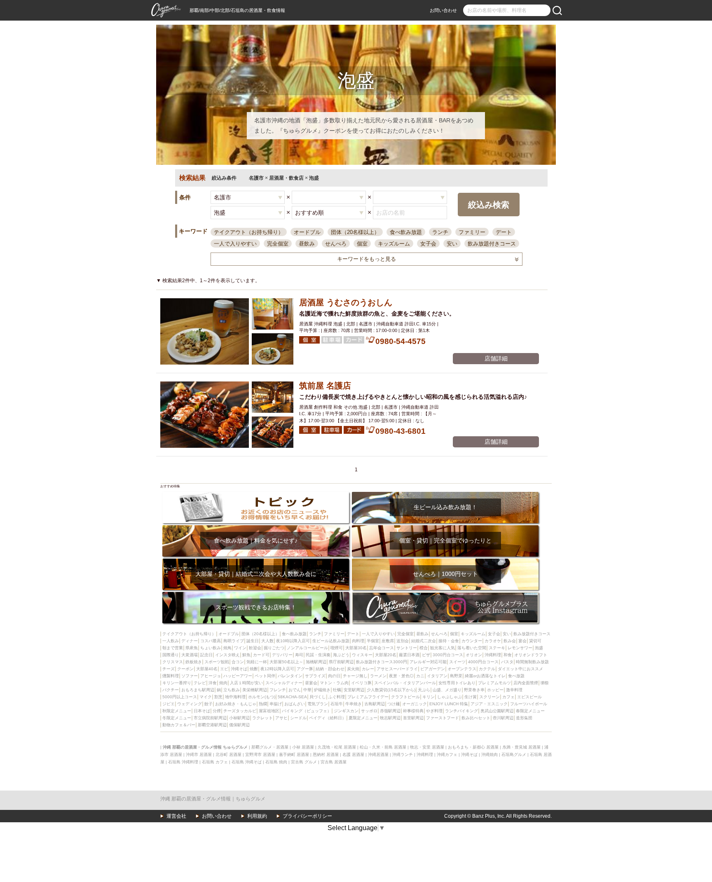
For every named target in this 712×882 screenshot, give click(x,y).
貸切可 (535, 641)
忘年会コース (381, 648)
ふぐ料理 (336, 697)
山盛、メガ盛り (447, 690)
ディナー (189, 641)
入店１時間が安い (246, 683)
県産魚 (191, 648)
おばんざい (294, 704)
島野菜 (456, 676)
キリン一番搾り (176, 683)
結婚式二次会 (423, 641)
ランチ (440, 232)
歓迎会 (255, 648)
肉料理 (358, 641)
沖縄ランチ (402, 754)
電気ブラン (317, 704)
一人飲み (170, 641)
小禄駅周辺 (239, 718)
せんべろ (336, 244)
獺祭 (545, 683)
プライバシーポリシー (307, 816)
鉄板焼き (193, 662)
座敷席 (388, 641)
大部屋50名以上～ (286, 662)
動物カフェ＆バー (178, 725)
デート (504, 232)
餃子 (208, 704)
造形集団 (524, 718)
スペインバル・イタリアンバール (405, 683)
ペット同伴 (265, 676)
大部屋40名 (207, 669)
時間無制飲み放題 (532, 662)
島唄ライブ (233, 641)
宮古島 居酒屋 (334, 762)
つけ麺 (393, 704)
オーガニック (414, 704)
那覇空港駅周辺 (212, 725)
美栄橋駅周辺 (254, 690)
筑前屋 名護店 (325, 385)
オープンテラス (461, 669)
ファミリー (472, 232)
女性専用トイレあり (456, 683)
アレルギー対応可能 (428, 662)
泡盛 (539, 648)
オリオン (474, 655)
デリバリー (282, 655)
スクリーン (489, 697)
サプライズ (315, 676)
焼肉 (223, 683)
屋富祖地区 (269, 711)
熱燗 (263, 704)
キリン (428, 697)
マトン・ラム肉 (334, 683)
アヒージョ (210, 676)
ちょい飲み (210, 648)
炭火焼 (353, 669)
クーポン (185, 669)
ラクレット (262, 718)
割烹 (218, 697)
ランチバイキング (461, 711)
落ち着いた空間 (471, 648)
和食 (508, 655)
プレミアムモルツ (494, 683)
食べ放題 (516, 676)
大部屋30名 (356, 648)
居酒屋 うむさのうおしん (345, 302)
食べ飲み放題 (406, 232)
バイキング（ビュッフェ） (306, 711)
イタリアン (437, 676)
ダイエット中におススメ (520, 669)
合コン (238, 662)
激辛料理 (514, 690)
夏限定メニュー (363, 718)
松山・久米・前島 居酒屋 (383, 747)
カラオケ (493, 641)
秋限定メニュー (176, 711)
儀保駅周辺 (239, 725)
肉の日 (334, 676)
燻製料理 (170, 676)
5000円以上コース (179, 697)
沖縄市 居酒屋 (199, 754)
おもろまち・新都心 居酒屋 (473, 747)
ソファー (189, 676)
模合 (423, 648)
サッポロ (369, 711)
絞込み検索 (488, 204)
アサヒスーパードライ (397, 669)
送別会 (402, 641)
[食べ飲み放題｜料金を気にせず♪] (255, 528)
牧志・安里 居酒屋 (427, 747)
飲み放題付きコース (492, 244)
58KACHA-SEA (292, 697)
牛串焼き (353, 704)
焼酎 (254, 669)
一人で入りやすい (235, 244)
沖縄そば (239, 669)
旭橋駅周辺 (316, 662)
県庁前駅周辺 (341, 662)
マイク (205, 697)
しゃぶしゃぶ (449, 697)
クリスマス (172, 662)
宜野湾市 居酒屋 (260, 754)
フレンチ (277, 690)
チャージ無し (355, 676)
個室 (362, 244)
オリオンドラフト (530, 655)
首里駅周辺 (413, 718)
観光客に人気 (442, 648)
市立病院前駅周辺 (210, 718)
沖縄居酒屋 (378, 754)
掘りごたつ (274, 648)
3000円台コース (448, 655)
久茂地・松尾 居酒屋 (337, 747)
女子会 (428, 244)
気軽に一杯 (256, 662)
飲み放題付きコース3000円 (381, 662)
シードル (298, 718)
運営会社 (176, 816)
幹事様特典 (413, 711)
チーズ (168, 669)
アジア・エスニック (489, 704)
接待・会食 (448, 641)
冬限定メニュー (176, 718)
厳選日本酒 (409, 655)
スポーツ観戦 (216, 662)
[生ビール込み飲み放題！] (445, 494)
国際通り (170, 655)
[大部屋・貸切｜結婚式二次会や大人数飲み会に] (255, 561)
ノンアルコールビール (307, 648)
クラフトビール (405, 697)
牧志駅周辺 (390, 718)
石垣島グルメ (513, 754)
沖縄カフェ (447, 754)
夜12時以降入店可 (277, 669)
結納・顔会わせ (330, 669)
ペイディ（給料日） (327, 718)
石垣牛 (336, 704)
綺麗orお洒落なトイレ (485, 676)
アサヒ (281, 718)
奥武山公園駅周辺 (496, 711)
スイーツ (457, 662)
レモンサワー (520, 648)
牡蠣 (337, 690)
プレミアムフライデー (368, 697)
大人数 (267, 641)
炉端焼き (322, 690)
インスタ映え (227, 655)
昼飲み (307, 244)
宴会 (522, 641)
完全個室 (277, 244)
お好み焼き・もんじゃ (235, 704)
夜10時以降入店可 (293, 641)
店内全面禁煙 (525, 683)
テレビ (200, 683)
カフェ (508, 697)
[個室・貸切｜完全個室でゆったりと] (445, 528)
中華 (307, 690)
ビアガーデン (432, 669)
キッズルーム (394, 244)
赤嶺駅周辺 (390, 711)
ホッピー (495, 690)
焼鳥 (227, 648)
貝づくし (317, 697)
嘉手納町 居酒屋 (294, 754)
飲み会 (510, 641)
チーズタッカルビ (239, 711)
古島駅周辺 (374, 704)
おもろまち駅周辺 (197, 690)
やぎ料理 (434, 711)
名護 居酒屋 (353, 754)
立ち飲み (231, 690)
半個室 (373, 641)
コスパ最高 (210, 641)
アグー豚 (305, 669)
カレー (368, 669)
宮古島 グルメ (304, 762)
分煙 (217, 711)
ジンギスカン (346, 711)
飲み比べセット (475, 718)
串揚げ (275, 704)
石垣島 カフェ (215, 762)
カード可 (261, 655)
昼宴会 (311, 683)
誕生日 (252, 641)
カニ (420, 676)
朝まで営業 (172, 648)
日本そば (202, 711)
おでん (294, 690)
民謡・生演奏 (318, 655)
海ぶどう (341, 655)
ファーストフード (442, 718)
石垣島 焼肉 (276, 762)
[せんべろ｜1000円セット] (445, 561)
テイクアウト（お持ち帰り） (248, 232)
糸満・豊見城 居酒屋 (521, 747)
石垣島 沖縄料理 (183, 762)
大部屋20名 (385, 655)
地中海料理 (235, 697)
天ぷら (424, 690)
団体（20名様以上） (355, 232)
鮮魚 (246, 655)
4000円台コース (483, 662)
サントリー (406, 648)
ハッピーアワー (237, 676)
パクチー (170, 690)
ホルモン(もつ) (261, 697)
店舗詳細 (496, 358)
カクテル (487, 669)
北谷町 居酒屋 (228, 754)
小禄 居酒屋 (303, 747)
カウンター (471, 641)
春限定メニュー (530, 711)
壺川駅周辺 (503, 718)
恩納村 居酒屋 (326, 754)
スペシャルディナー (283, 683)
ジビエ (168, 704)
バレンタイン (290, 676)
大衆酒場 (189, 655)
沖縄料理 (493, 655)
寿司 (299, 655)
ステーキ (497, 648)
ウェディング (189, 704)
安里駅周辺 (354, 690)
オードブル (307, 232)
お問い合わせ (443, 10)
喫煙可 (336, 648)
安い (452, 244)
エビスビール (529, 697)
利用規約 (257, 816)
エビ (224, 669)
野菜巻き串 (474, 690)
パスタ (507, 662)
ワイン (240, 648)
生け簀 (470, 697)
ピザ (426, 655)
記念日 (206, 655)
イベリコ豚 (361, 683)
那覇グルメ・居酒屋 (269, 747)
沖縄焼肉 (489, 754)
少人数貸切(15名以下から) (391, 690)
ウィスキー (362, 655)
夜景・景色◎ (401, 676)
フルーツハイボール (528, 704)
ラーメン (378, 676)
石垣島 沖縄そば (247, 762)
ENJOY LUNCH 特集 (448, 704)
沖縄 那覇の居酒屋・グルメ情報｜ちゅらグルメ (212, 799)
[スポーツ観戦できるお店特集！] (255, 595)
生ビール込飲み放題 (330, 641)
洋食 (212, 683)
